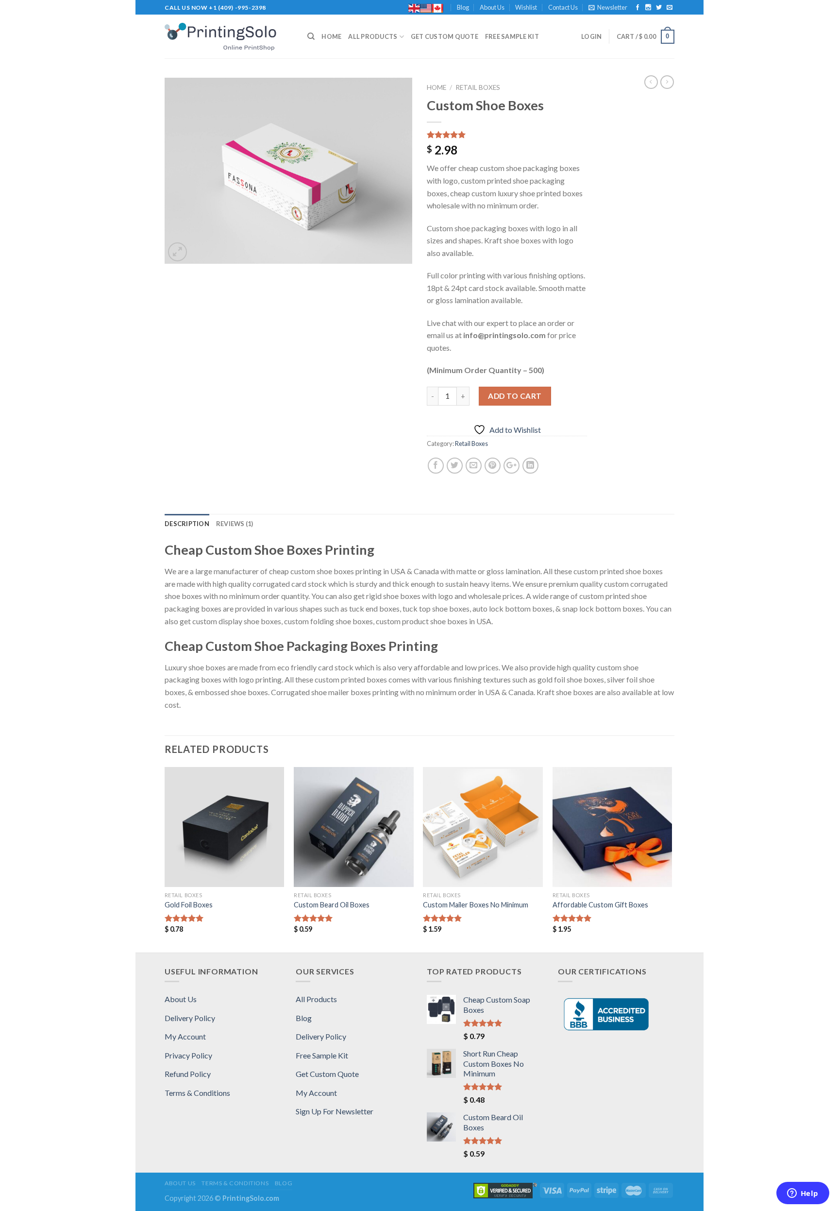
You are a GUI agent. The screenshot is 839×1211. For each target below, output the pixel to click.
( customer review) (460, 135)
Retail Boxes (477, 87)
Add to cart (514, 396)
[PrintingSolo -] (229, 37)
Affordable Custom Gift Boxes (600, 905)
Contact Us (563, 7)
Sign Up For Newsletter (334, 1111)
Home (331, 36)
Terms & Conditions (197, 1092)
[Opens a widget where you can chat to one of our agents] (802, 1194)
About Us (492, 7)
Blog (463, 7)
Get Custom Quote (444, 36)
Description (187, 524)
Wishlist (526, 7)
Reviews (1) (234, 524)
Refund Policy (188, 1073)
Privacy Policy (188, 1055)
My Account (185, 1036)
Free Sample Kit (512, 36)
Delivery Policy (190, 1018)
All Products (372, 36)
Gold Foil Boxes (189, 905)
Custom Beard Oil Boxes (331, 905)
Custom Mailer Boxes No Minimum (475, 905)
